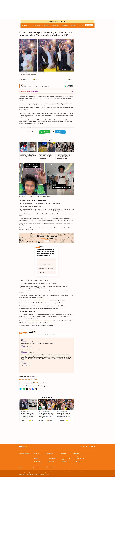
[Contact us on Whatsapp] (24, 389)
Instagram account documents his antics (39, 321)
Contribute (90, 25)
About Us (21, 472)
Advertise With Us (79, 472)
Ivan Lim (24, 84)
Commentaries (78, 461)
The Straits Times (40, 472)
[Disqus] (47, 355)
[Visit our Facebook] (33, 389)
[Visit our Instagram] (30, 389)
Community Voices (52, 458)
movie (26, 379)
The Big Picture (51, 456)
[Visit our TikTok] (27, 389)
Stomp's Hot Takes (79, 458)
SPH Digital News (29, 472)
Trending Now (37, 456)
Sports (35, 464)
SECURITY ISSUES (33, 379)
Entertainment (37, 461)
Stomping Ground (79, 456)
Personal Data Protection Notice (65, 472)
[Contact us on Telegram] (20, 389)
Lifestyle (36, 458)
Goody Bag (64, 461)
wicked (21, 379)
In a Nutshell (51, 461)
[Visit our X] (36, 389)
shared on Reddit (40, 300)
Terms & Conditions (51, 472)
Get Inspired (64, 456)
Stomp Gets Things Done (65, 458)
